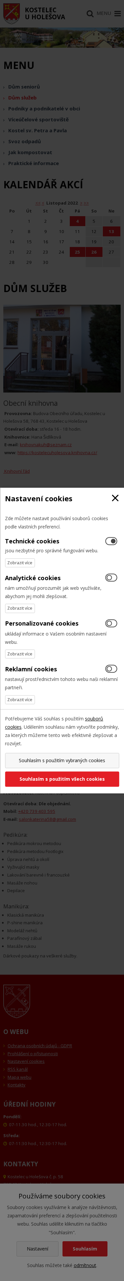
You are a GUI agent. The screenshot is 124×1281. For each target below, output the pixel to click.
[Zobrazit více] (20, 562)
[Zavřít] (115, 498)
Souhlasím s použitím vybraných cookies (62, 760)
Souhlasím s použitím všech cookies (62, 779)
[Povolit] (111, 578)
